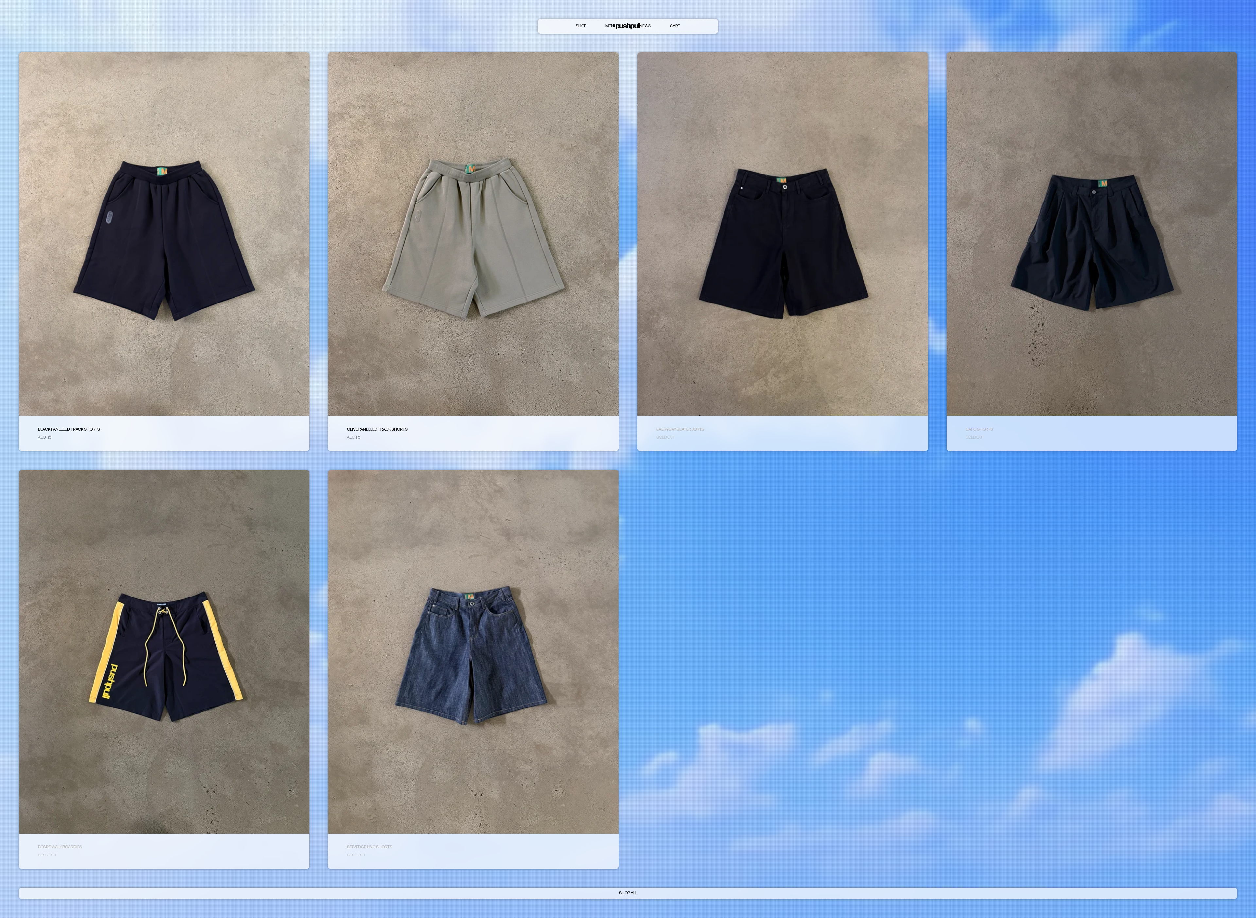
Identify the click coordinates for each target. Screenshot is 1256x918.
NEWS (645, 25)
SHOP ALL (628, 893)
